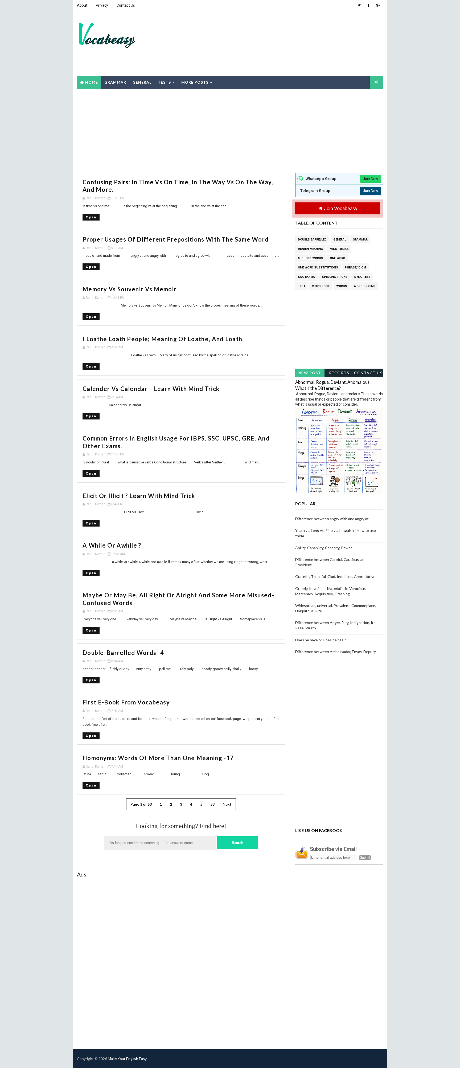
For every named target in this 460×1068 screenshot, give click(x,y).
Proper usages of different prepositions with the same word (176, 239)
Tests (164, 82)
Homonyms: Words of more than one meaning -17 (158, 757)
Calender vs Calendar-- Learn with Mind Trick (151, 388)
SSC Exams (306, 277)
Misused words (310, 258)
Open (91, 217)
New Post (309, 372)
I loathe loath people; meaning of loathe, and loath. (163, 339)
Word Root (321, 286)
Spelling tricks (334, 277)
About (82, 5)
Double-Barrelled (312, 239)
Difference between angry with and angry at (332, 518)
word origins (364, 286)
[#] (359, 1059)
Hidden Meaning (310, 249)
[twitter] (359, 5)
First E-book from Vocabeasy (126, 702)
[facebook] (368, 5)
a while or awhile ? (112, 545)
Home (91, 82)
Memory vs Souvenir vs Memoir (129, 289)
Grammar (115, 82)
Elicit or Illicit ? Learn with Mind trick (139, 495)
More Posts (194, 82)
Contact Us (126, 5)
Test (301, 286)
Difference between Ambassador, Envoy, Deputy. (335, 651)
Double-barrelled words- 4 (123, 652)
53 (212, 804)
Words (341, 286)
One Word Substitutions (318, 267)
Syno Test (362, 277)
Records (339, 372)
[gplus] (378, 5)
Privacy (102, 5)
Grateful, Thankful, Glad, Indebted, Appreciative (335, 576)
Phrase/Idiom (355, 267)
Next (227, 804)
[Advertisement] (284, 32)
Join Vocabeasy (340, 208)
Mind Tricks (339, 249)
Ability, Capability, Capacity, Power (323, 547)
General (142, 82)
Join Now (370, 179)
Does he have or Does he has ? (320, 640)
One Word (337, 258)
